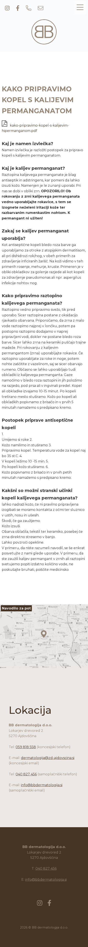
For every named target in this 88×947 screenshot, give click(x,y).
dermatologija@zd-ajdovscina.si (47, 758)
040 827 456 (26, 774)
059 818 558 (26, 747)
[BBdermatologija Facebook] (18, 8)
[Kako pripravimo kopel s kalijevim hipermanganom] (44, 42)
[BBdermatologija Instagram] (7, 8)
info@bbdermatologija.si (41, 785)
